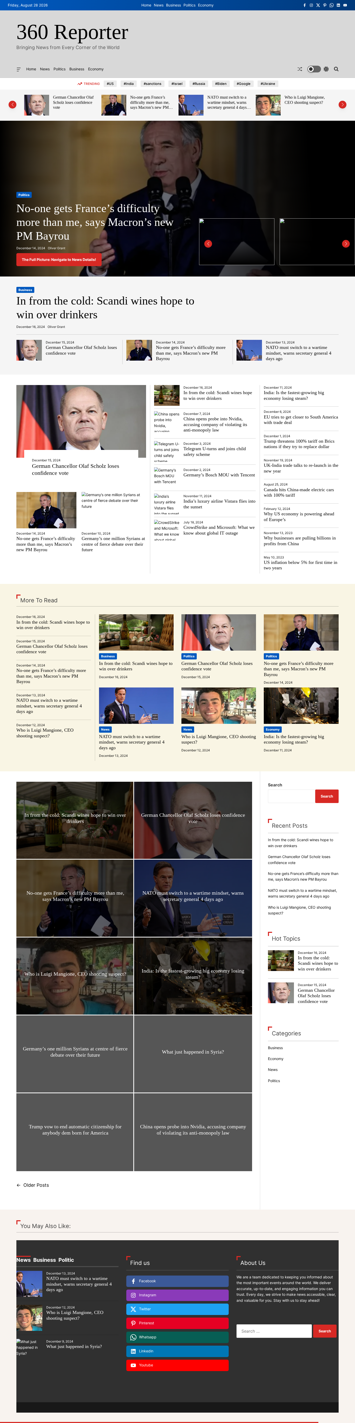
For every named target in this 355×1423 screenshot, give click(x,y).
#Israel (177, 84)
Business (173, 5)
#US (110, 84)
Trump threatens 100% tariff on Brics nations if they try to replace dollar (299, 444)
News (158, 5)
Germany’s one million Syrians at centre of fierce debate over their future (113, 544)
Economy (206, 5)
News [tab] (23, 1260)
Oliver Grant (56, 248)
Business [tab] (44, 1260)
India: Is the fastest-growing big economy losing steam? (307, 100)
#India (129, 84)
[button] (12, 105)
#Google (244, 84)
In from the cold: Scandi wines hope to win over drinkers (217, 395)
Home (146, 5)
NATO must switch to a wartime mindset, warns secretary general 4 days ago (149, 105)
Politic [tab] (66, 1260)
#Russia (199, 84)
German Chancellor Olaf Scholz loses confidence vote (316, 996)
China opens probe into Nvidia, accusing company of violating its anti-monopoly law (215, 424)
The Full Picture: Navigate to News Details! (59, 259)
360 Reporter (72, 32)
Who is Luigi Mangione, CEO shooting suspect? (227, 100)
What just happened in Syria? (193, 1052)
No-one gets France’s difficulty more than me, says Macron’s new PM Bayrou (72, 105)
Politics (189, 5)
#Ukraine (268, 84)
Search (275, 784)
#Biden (221, 84)
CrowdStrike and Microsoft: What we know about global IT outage (219, 530)
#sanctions (152, 84)
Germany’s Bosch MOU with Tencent (219, 474)
